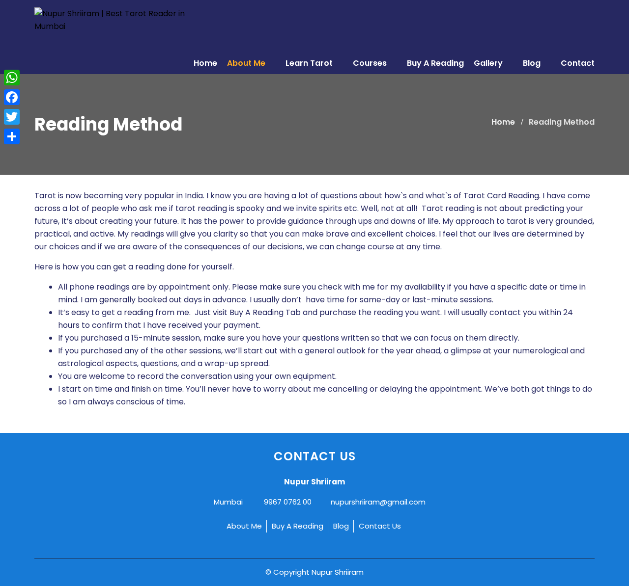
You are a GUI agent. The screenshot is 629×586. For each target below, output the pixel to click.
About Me (247, 63)
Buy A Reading (435, 63)
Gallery (489, 63)
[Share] (12, 136)
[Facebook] (12, 97)
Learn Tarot (310, 63)
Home (205, 63)
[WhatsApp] (12, 77)
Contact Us (380, 526)
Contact (578, 63)
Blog (533, 63)
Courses (371, 63)
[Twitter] (12, 117)
